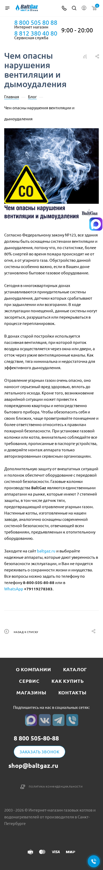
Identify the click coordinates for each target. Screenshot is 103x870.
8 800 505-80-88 (36, 738)
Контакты (72, 692)
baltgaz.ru (46, 550)
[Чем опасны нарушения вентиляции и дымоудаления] (51, 175)
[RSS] (85, 56)
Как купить (68, 681)
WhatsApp (13, 588)
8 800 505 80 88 (35, 22)
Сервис (29, 681)
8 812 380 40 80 (35, 33)
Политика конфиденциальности (56, 786)
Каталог (75, 669)
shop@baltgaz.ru (33, 765)
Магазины (31, 692)
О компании (33, 669)
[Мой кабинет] (84, 8)
